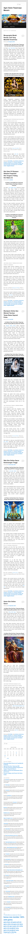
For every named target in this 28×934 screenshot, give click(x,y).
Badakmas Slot (11, 896)
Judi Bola (10, 23)
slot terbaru (8, 164)
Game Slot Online (15, 148)
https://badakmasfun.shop (12, 847)
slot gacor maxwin (17, 163)
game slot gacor (8, 926)
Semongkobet (8, 907)
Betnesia (5, 807)
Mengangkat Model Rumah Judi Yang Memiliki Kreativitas (10, 37)
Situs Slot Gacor (12, 612)
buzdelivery (9, 795)
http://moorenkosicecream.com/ (11, 835)
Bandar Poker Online (11, 325)
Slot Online (6, 26)
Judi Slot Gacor (15, 572)
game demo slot (8, 922)
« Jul (7, 758)
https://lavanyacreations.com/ (18, 705)
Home (5, 23)
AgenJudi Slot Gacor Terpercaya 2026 (11, 766)
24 (5, 755)
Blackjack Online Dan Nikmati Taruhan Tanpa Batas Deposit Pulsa (11, 314)
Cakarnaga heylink (9, 880)
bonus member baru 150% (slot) (15, 914)
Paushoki (7, 779)
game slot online (18, 926)
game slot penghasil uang (11, 928)
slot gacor (5, 162)
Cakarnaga (7, 784)
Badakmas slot (6, 812)
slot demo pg (20, 161)
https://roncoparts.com (8, 818)
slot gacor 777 (10, 162)
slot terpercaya (14, 164)
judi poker (6, 441)
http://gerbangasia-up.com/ (11, 842)
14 (16, 752)
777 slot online (7, 915)
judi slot (16, 154)
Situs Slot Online (15, 435)
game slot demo (18, 924)
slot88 (5, 165)
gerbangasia (8, 859)
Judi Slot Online (11, 48)
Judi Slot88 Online (12, 187)
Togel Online (12, 26)
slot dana (16, 161)
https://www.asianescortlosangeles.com (14, 870)
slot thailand (19, 164)
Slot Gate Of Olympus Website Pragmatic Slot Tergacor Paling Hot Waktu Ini (11, 174)
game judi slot (17, 922)
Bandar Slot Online (16, 287)
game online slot (8, 924)
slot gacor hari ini (10, 163)
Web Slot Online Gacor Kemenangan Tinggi (11, 461)
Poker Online (16, 23)
